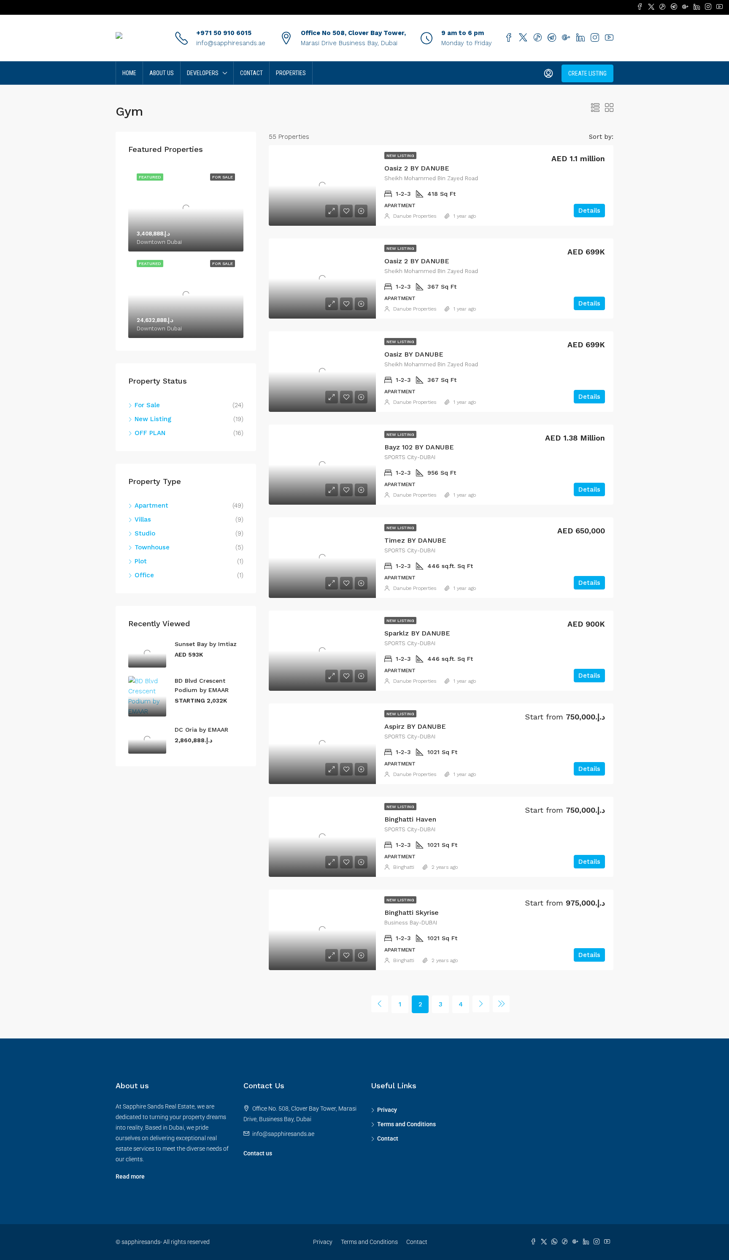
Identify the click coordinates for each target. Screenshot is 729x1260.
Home (129, 73)
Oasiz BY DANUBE (413, 354)
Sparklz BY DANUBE (417, 633)
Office (144, 575)
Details (589, 210)
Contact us (257, 1153)
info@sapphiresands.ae (230, 43)
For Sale (147, 405)
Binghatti (403, 867)
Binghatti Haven (410, 819)
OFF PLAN (150, 433)
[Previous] (379, 1003)
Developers (203, 73)
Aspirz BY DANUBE (415, 726)
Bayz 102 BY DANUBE (419, 447)
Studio (145, 533)
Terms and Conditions (406, 1124)
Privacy (387, 1109)
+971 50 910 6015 (223, 33)
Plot (141, 561)
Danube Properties (414, 216)
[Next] (480, 1003)
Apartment (151, 505)
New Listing (400, 155)
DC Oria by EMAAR (201, 729)
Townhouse (152, 547)
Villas (143, 519)
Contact (251, 73)
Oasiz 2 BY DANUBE (416, 168)
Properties (291, 73)
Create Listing (587, 73)
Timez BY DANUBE (415, 540)
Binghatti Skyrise (411, 912)
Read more (130, 1176)
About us (161, 73)
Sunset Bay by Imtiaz (206, 644)
